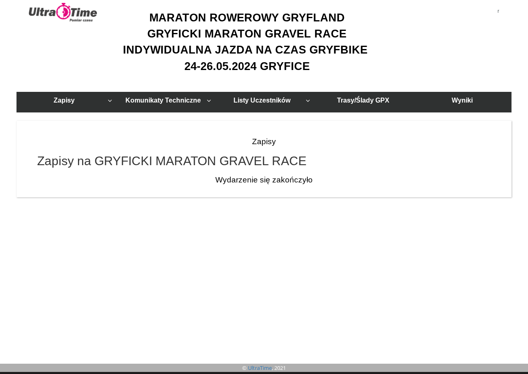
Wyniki (462, 100)
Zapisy (64, 100)
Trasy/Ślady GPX (363, 100)
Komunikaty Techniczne (163, 100)
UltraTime (260, 368)
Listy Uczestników (261, 100)
